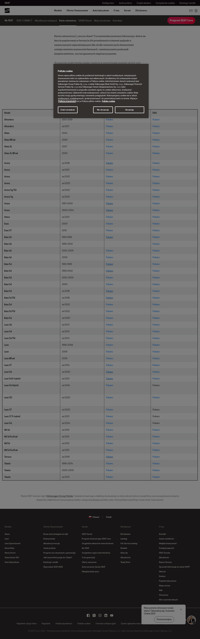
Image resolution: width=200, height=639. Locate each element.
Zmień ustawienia (67, 110)
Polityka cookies (108, 101)
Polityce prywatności (67, 101)
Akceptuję (129, 110)
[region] (101, 91)
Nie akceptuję (103, 110)
